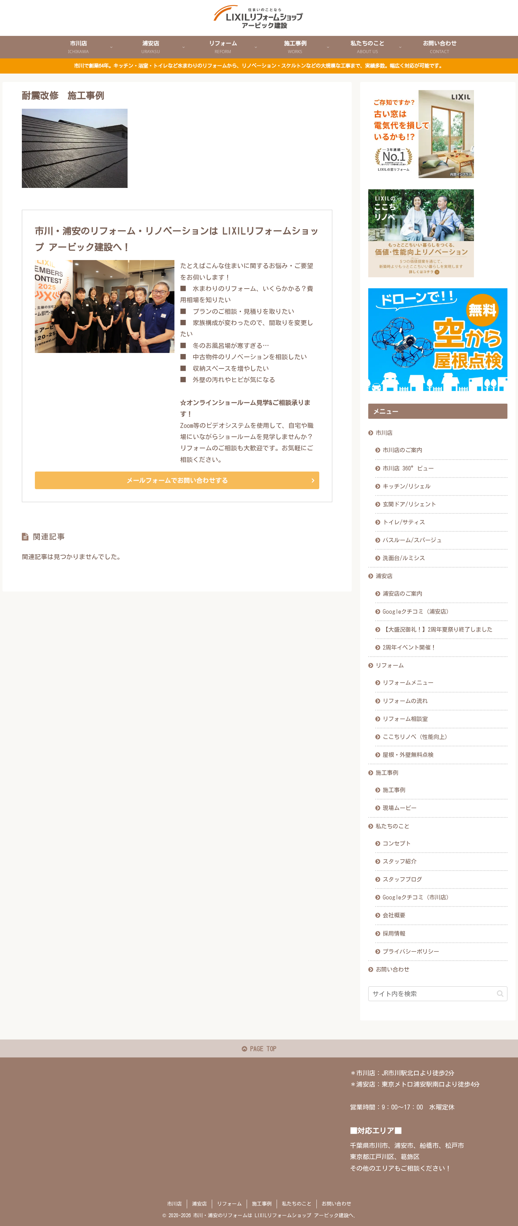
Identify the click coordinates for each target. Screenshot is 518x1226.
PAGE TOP (261, 1048)
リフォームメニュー (408, 682)
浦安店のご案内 (402, 593)
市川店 (384, 433)
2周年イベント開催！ (409, 647)
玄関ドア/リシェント (409, 504)
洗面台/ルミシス (404, 558)
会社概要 (394, 915)
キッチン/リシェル (407, 486)
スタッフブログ (402, 879)
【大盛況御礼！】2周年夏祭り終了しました (438, 629)
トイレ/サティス (404, 522)
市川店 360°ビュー (408, 468)
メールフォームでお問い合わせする (177, 480)
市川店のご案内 (402, 450)
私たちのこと (392, 826)
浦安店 (384, 576)
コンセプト (397, 843)
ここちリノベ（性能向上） (416, 737)
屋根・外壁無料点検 (408, 755)
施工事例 (387, 773)
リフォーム (390, 665)
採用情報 (394, 933)
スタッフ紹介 (400, 861)
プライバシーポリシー (411, 951)
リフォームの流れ (405, 701)
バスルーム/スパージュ (412, 540)
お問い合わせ (392, 969)
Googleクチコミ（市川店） (417, 897)
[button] (500, 994)
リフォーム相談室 (405, 719)
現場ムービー (400, 808)
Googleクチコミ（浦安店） (417, 611)
